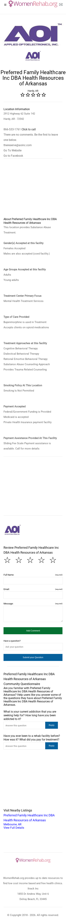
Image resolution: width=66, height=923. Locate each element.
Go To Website (12, 150)
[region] (33, 190)
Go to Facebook (13, 155)
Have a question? (12, 641)
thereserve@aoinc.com (18, 145)
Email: (33, 589)
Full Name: (33, 574)
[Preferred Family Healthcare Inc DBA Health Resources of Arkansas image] (13, 530)
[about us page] (60, 5)
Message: (33, 603)
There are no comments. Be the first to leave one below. (31, 137)
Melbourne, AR (29, 821)
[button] (33, 630)
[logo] (33, 3)
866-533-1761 (20, 129)
